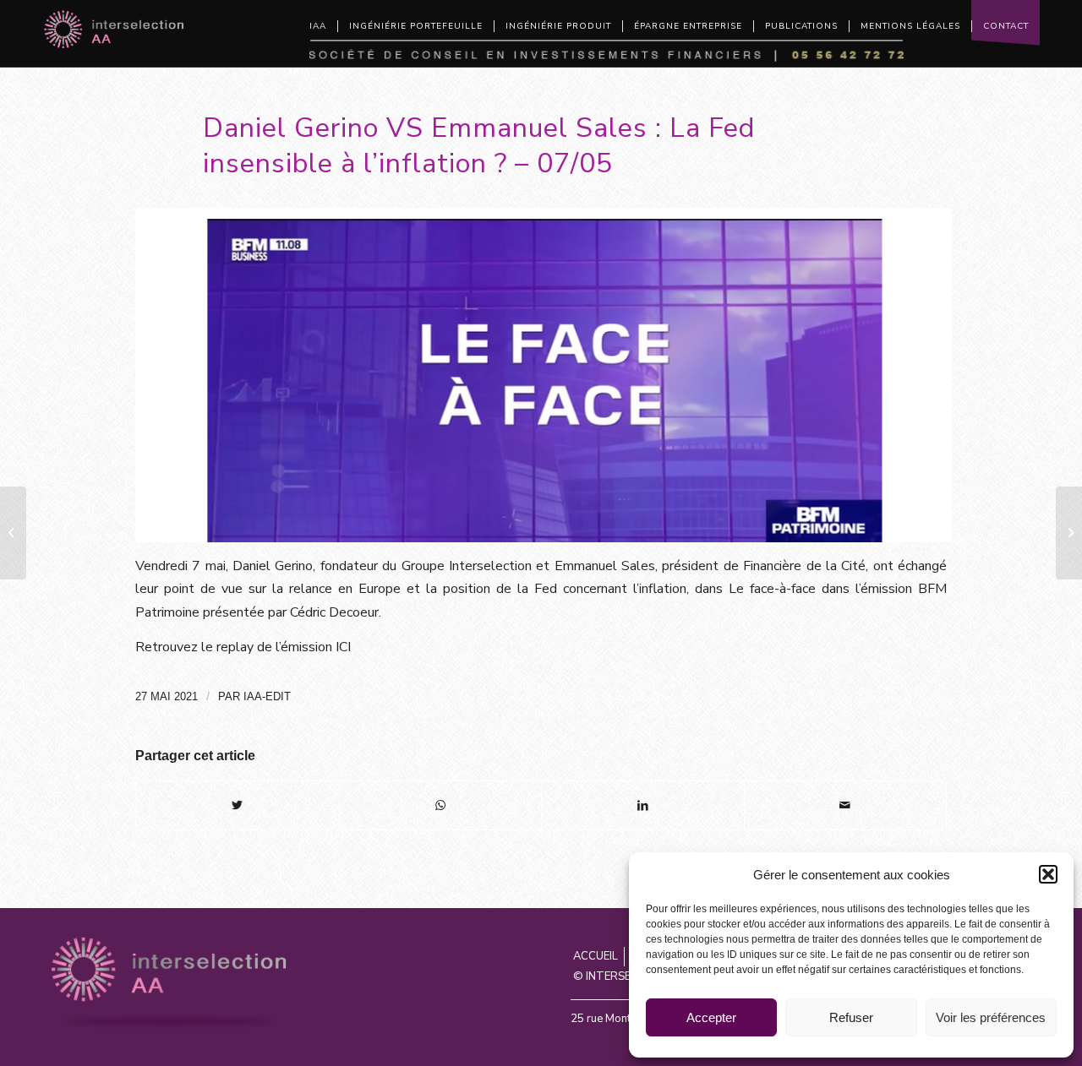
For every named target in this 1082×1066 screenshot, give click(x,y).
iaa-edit (267, 696)
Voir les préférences (991, 1017)
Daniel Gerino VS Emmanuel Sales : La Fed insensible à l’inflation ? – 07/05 (479, 145)
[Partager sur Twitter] (237, 805)
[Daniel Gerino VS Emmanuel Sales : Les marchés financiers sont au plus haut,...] (13, 533)
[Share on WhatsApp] (441, 805)
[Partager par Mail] (846, 805)
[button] (1048, 874)
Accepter (711, 1017)
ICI (343, 647)
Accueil (595, 956)
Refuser (851, 1017)
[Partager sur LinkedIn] (643, 805)
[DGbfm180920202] (543, 375)
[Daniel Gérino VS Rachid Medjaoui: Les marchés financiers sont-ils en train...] (1069, 533)
